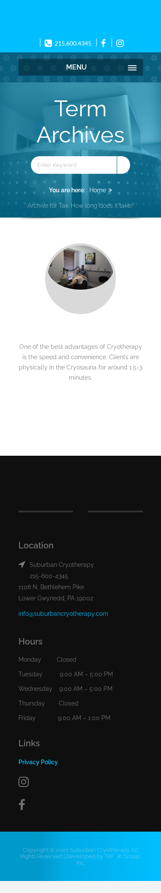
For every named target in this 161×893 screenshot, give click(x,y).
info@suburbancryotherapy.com (63, 613)
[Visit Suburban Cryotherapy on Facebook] (80, 805)
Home (97, 190)
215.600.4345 (72, 43)
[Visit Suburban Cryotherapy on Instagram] (80, 782)
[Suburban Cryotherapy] (80, 17)
